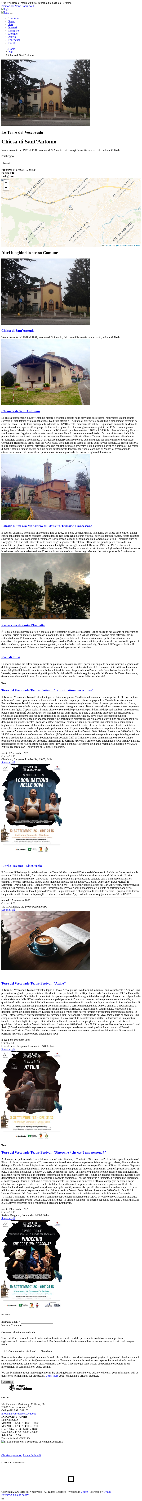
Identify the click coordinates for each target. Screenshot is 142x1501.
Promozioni (7, 5)
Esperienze (14, 39)
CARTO (136, 245)
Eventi (11, 43)
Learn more (52, 1375)
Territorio (13, 18)
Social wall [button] (28, 5)
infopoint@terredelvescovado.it (18, 1413)
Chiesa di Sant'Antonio (17, 330)
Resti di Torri (10, 657)
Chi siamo (6, 1455)
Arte (10, 24)
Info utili (36, 1455)
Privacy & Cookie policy (15, 1494)
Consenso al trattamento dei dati (18, 1332)
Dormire (12, 33)
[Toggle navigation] (11, 13)
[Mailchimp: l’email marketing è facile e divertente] (20, 1390)
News (18, 5)
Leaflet (107, 245)
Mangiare (13, 30)
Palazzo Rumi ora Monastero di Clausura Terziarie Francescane (46, 526)
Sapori (11, 21)
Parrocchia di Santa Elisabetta (23, 625)
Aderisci (17, 1455)
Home (11, 48)
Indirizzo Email (10, 1321)
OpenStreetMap (122, 245)
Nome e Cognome (11, 1325)
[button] (71, 208)
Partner (27, 1455)
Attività (12, 36)
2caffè (84, 1491)
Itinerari (12, 27)
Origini (107, 1491)
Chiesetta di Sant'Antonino (20, 411)
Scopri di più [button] (8, 762)
